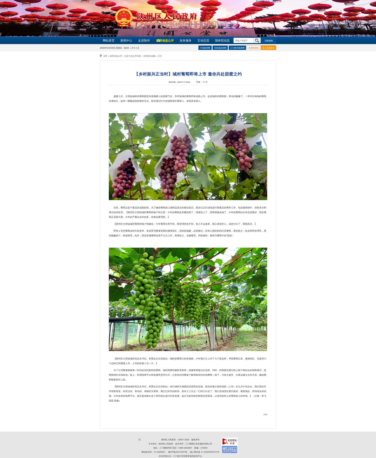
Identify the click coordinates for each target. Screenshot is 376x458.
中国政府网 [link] (205, 47)
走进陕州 (144, 40)
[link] (229, 441)
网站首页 (109, 40)
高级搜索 (269, 40)
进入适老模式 (268, 47)
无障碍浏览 (253, 47)
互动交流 (203, 40)
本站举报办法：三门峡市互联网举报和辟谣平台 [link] (180, 455)
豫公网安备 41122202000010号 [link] (204, 451)
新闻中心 (126, 40)
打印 (265, 414)
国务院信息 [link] (222, 40)
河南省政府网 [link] (220, 47)
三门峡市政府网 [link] (237, 47)
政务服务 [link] (186, 40)
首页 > (106, 55)
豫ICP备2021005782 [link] (177, 451)
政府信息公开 (165, 40)
